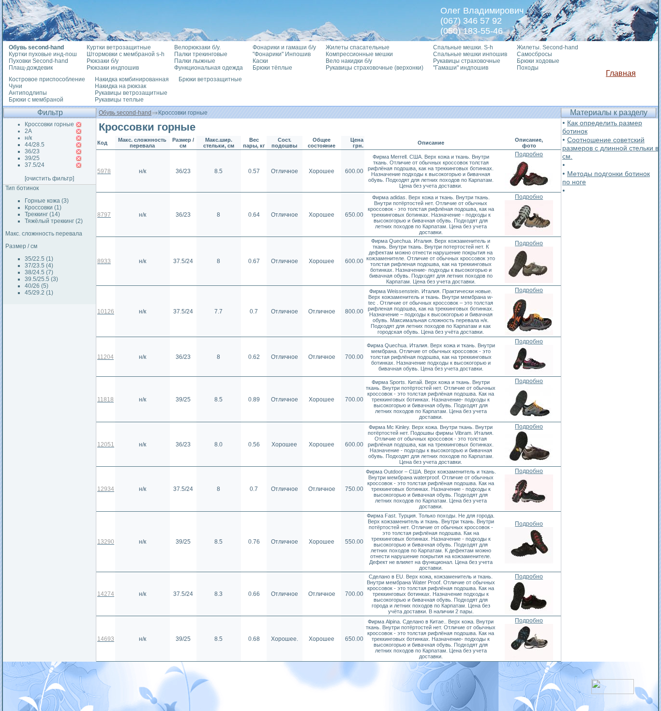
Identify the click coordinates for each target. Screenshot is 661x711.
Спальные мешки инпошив (470, 54)
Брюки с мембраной (36, 99)
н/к (28, 137)
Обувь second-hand (125, 112)
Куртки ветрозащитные (119, 47)
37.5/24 (35, 165)
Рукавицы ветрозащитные (131, 92)
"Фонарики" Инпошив (282, 54)
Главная (621, 73)
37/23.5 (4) (39, 265)
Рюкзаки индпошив (113, 67)
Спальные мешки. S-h (463, 47)
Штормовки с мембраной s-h (126, 54)
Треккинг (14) (42, 214)
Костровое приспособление (47, 79)
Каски (260, 61)
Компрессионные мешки (359, 54)
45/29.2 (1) (39, 292)
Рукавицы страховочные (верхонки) (374, 67)
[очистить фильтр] (49, 178)
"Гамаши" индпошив (460, 67)
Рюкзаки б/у (103, 61)
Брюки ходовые (538, 61)
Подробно (529, 154)
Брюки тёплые (272, 67)
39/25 (32, 158)
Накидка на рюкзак (120, 86)
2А (28, 131)
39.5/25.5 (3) (41, 279)
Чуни (15, 86)
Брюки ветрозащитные (210, 79)
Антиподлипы (28, 92)
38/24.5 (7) (39, 272)
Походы (528, 67)
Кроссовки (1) (43, 207)
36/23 (32, 151)
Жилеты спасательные (358, 47)
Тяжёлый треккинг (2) (54, 221)
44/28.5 (35, 144)
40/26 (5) (36, 285)
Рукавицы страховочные (466, 61)
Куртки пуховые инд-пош (43, 54)
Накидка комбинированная (132, 79)
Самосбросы (534, 54)
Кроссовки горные (49, 124)
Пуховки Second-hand (38, 61)
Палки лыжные (194, 61)
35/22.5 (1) (39, 258)
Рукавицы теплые (119, 99)
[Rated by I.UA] (612, 691)
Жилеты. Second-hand (547, 47)
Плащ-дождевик (31, 67)
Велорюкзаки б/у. (197, 47)
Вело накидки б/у (349, 61)
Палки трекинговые (200, 54)
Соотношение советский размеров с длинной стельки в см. (610, 148)
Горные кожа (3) (47, 200)
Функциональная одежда (208, 67)
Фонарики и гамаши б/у (284, 47)
